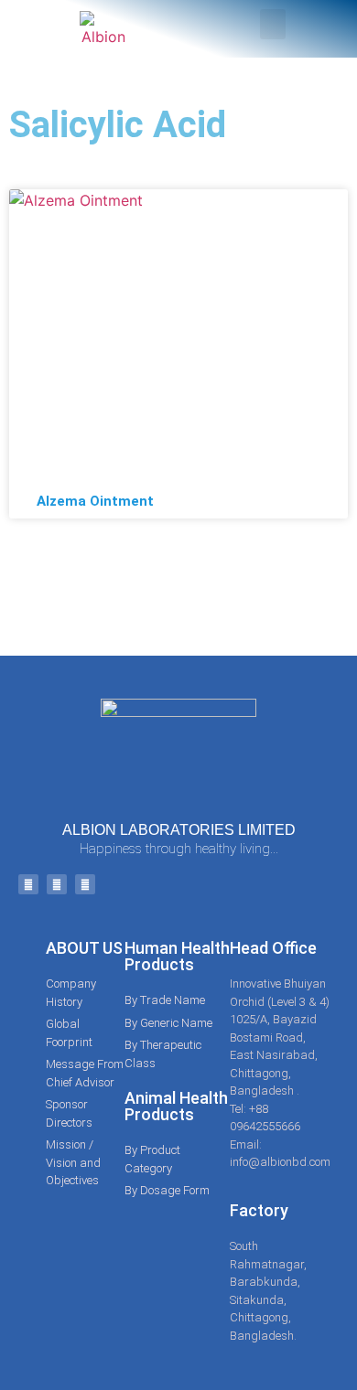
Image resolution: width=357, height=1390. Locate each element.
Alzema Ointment (95, 501)
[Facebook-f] (28, 884)
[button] (273, 24)
